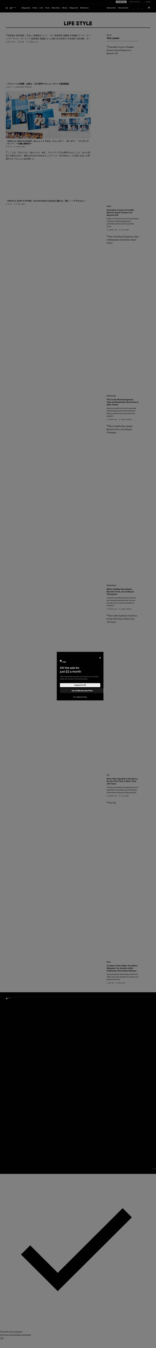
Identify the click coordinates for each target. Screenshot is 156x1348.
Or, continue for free (80, 697)
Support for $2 (80, 685)
